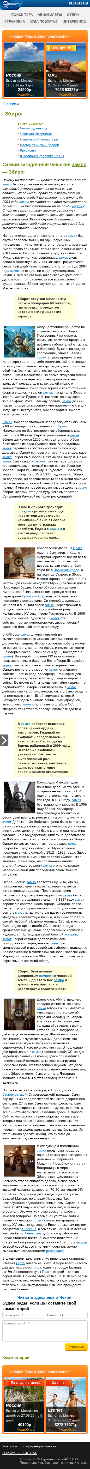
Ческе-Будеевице (34, 128)
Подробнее (26, 1429)
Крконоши (28, 150)
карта (20, 1263)
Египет (55, 1410)
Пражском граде (66, 570)
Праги (62, 426)
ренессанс (28, 1229)
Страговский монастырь (39, 139)
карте (77, 206)
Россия (14, 1405)
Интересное (74, 21)
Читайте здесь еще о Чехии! (45, 1297)
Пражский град (33, 596)
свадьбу (56, 943)
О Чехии (10, 104)
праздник (25, 511)
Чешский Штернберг (36, 134)
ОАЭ (53, 75)
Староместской (14, 1094)
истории (70, 934)
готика (38, 1220)
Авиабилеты (50, 15)
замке (74, 435)
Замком (39, 461)
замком (56, 529)
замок (79, 164)
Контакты (78, 3)
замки (59, 980)
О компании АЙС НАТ (19, 1453)
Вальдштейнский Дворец (39, 145)
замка (47, 392)
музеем (21, 912)
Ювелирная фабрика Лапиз (42, 156)
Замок (7, 422)
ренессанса (55, 1251)
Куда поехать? (44, 21)
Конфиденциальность (39, 1446)
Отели (73, 15)
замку (41, 357)
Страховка (14, 21)
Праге (77, 548)
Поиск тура (22, 15)
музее (7, 656)
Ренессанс (33, 1233)
